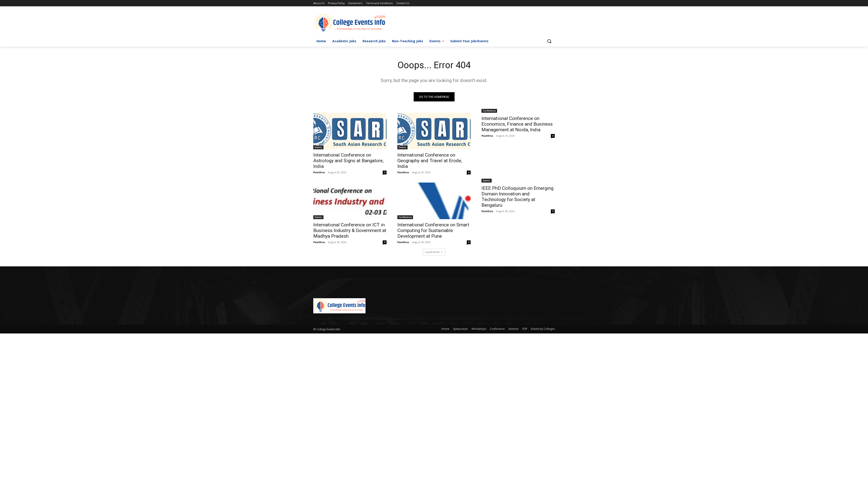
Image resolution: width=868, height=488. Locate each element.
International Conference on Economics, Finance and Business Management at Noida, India (517, 124)
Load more (432, 252)
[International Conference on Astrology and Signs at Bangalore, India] (350, 131)
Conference (489, 110)
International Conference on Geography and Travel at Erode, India (429, 160)
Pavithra (319, 172)
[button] (549, 41)
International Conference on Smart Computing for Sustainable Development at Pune (433, 230)
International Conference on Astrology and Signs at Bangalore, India (348, 160)
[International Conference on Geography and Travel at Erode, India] (434, 131)
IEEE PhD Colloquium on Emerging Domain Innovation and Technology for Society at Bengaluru (517, 196)
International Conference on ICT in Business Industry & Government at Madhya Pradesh (349, 230)
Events (318, 147)
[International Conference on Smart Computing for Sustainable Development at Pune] (434, 201)
